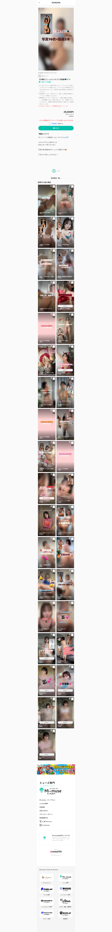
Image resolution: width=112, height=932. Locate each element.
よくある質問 (44, 803)
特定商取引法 (44, 818)
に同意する (57, 123)
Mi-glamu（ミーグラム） (48, 800)
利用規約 (54, 123)
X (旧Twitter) (47, 821)
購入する (56, 128)
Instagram (46, 825)
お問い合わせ (44, 811)
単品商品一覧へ (56, 178)
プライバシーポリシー (46, 814)
